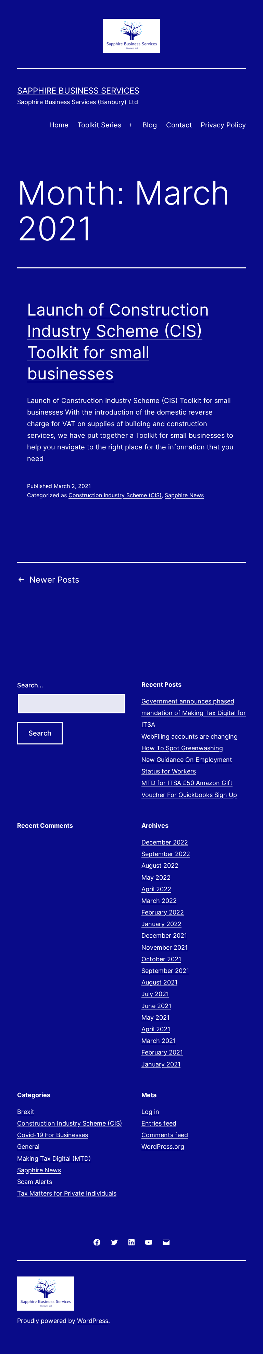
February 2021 (162, 1052)
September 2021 (165, 970)
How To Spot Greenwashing (182, 748)
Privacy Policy (223, 125)
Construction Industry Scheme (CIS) (115, 495)
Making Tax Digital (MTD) (54, 1158)
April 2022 (156, 889)
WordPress (92, 1320)
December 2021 (164, 935)
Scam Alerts (34, 1181)
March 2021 (158, 1040)
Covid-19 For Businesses (52, 1135)
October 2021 (161, 959)
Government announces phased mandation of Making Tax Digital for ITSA (193, 713)
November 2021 (164, 947)
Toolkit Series (99, 125)
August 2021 (159, 982)
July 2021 (155, 993)
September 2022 (165, 853)
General (28, 1146)
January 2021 (160, 1064)
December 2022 (164, 842)
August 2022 (159, 865)
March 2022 (159, 900)
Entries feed (158, 1123)
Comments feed (164, 1135)
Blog (149, 125)
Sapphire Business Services (78, 91)
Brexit (25, 1111)
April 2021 (155, 1029)
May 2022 (156, 877)
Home (58, 125)
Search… (30, 685)
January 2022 (161, 923)
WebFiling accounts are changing (189, 736)
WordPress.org (162, 1146)
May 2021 (155, 1017)
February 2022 (162, 912)
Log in (150, 1111)
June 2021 (156, 1005)
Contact (179, 125)
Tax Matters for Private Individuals (66, 1193)
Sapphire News (184, 495)
